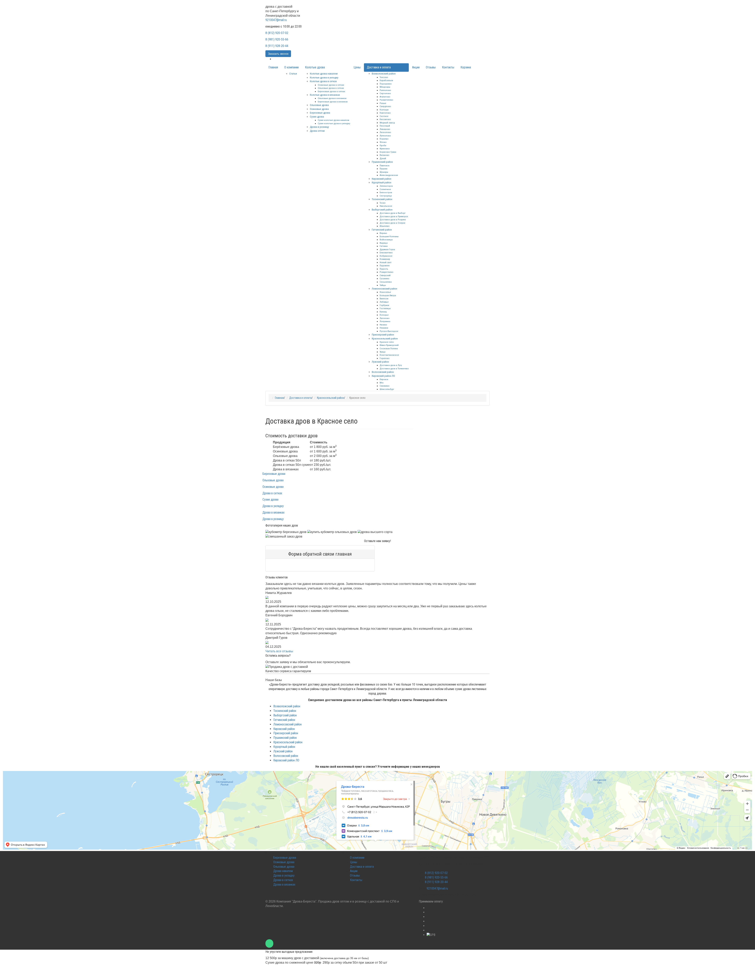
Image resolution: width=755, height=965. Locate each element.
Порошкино (386, 83)
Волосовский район (383, 371)
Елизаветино (386, 252)
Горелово (384, 358)
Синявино (384, 385)
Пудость (384, 268)
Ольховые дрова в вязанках (332, 98)
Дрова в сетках (272, 493)
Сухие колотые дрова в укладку (334, 123)
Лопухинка (385, 321)
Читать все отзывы (279, 651)
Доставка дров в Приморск (394, 216)
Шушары (384, 172)
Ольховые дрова (319, 105)
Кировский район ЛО (383, 375)
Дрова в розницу (319, 126)
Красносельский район (385, 338)
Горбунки (384, 305)
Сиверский (385, 275)
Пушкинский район (382, 161)
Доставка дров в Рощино (393, 219)
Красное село (387, 342)
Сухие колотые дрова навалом (333, 120)
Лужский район (380, 361)
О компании (291, 67)
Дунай (383, 158)
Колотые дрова (315, 67)
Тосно (383, 202)
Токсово (384, 77)
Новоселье (385, 292)
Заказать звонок (278, 53)
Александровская (389, 175)
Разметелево (386, 99)
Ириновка (384, 148)
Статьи (293, 73)
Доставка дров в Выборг (392, 213)
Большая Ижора (388, 295)
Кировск (384, 379)
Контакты (448, 67)
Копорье (384, 314)
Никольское (386, 206)
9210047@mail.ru (276, 20)
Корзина (465, 67)
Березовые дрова (320, 112)
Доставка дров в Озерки (392, 222)
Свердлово (385, 106)
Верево (383, 233)
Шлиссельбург (387, 389)
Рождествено (386, 272)
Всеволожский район (384, 73)
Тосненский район (382, 199)
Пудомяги (384, 265)
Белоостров (386, 192)
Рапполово (385, 90)
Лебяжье (384, 302)
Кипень (383, 311)
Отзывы (431, 67)
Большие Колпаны (389, 236)
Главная (273, 67)
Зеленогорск (386, 186)
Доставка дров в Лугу (391, 365)
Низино (383, 324)
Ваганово (384, 155)
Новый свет (385, 262)
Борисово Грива (388, 152)
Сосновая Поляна (389, 348)
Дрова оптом (317, 130)
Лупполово (385, 135)
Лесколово (385, 132)
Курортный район (381, 182)
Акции (416, 67)
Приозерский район (383, 334)
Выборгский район (382, 209)
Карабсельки (386, 80)
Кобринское (386, 256)
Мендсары (385, 86)
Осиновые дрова (319, 108)
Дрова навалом (283, 871)
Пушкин (383, 168)
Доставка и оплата (379, 67)
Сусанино (384, 278)
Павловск (384, 165)
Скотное (384, 116)
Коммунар (385, 259)
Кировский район (381, 178)
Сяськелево (386, 281)
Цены (357, 67)
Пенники (384, 327)
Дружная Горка (387, 249)
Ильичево (384, 226)
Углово (383, 142)
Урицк (383, 351)
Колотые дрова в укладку (324, 77)
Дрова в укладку (273, 506)
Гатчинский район (382, 229)
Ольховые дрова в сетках (331, 88)
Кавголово (385, 112)
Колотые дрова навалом (324, 73)
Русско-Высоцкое (389, 331)
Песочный (385, 125)
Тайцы (383, 285)
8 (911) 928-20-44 (276, 46)
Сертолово (385, 93)
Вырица (384, 243)
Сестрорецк (386, 195)
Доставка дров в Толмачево (394, 368)
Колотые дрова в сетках (323, 81)
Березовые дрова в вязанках (333, 101)
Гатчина (384, 246)
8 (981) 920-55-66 (276, 39)
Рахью (383, 103)
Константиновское (389, 355)
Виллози (384, 298)
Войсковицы (386, 239)
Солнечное (385, 189)
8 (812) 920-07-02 (276, 33)
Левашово (385, 129)
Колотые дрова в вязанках (325, 94)
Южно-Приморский (389, 345)
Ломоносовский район (384, 288)
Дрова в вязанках (273, 512)
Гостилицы (385, 308)
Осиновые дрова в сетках (331, 85)
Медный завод (387, 122)
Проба (383, 145)
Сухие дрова (317, 116)
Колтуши (384, 109)
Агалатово (385, 96)
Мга (381, 382)
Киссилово (385, 119)
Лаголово (384, 318)
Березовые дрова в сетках (331, 91)
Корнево (384, 138)
